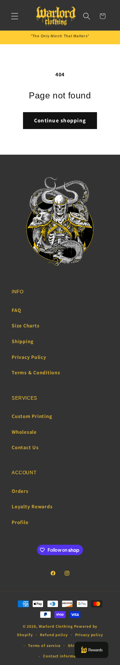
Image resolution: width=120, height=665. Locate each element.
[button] (15, 16)
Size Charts (25, 325)
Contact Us (25, 447)
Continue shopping (60, 120)
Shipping (22, 341)
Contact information (63, 656)
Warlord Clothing (56, 626)
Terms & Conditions (36, 372)
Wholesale (24, 431)
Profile (20, 522)
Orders (20, 491)
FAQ (16, 310)
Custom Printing (32, 416)
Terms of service (44, 645)
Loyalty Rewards (32, 506)
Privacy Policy (29, 357)
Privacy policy (89, 634)
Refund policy (54, 634)
